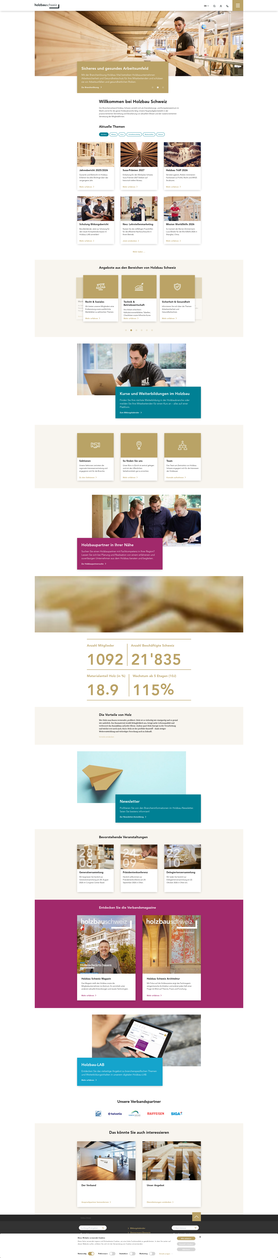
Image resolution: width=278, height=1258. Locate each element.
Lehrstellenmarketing (134, 134)
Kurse (122, 134)
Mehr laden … (139, 252)
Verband (160, 134)
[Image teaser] (139, 43)
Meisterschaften (149, 134)
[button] (152, 87)
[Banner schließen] (200, 1237)
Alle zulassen (186, 1238)
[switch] (112, 1253)
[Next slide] (200, 300)
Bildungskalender (137, 1228)
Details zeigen (164, 1254)
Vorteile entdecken (106, 737)
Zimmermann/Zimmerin (140, 1232)
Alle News (104, 134)
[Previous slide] (78, 300)
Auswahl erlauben (186, 1244)
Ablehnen (186, 1249)
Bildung (113, 134)
